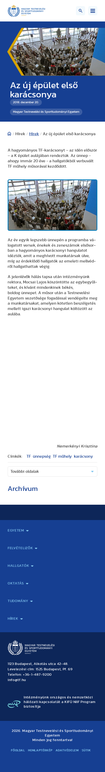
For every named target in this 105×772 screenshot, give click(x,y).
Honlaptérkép (40, 750)
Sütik (86, 750)
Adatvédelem (67, 750)
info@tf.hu (17, 680)
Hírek (34, 134)
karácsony (83, 456)
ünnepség (42, 456)
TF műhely (62, 456)
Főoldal (18, 750)
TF (29, 456)
